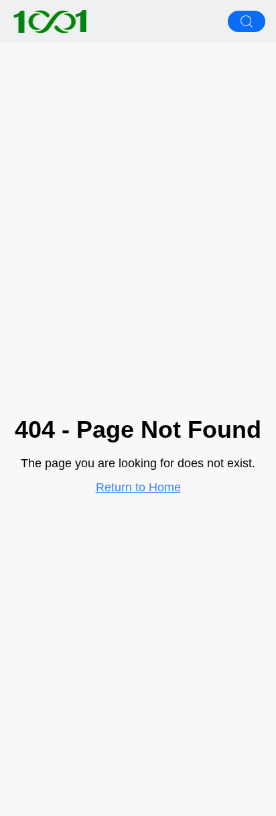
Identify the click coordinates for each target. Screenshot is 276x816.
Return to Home (138, 487)
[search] (246, 21)
